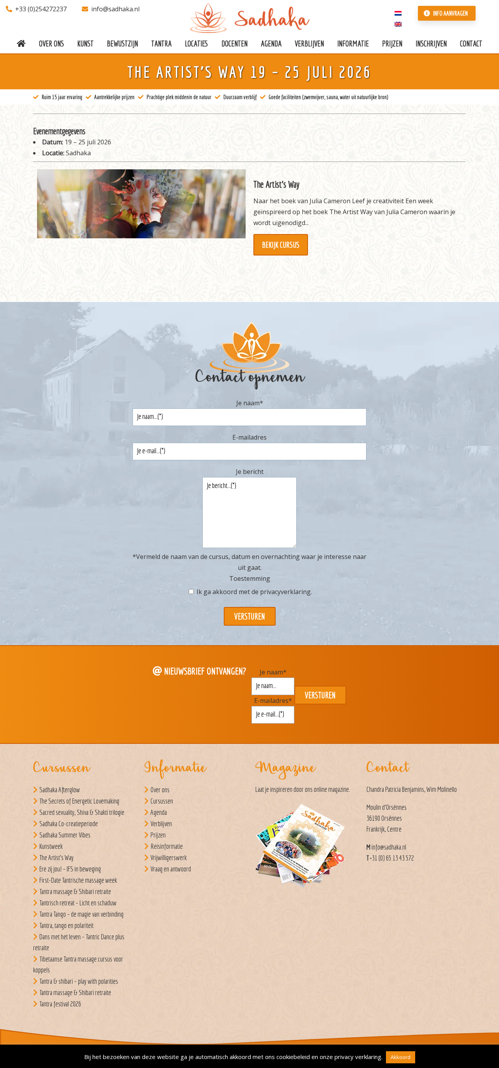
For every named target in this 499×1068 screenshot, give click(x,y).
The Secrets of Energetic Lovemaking (79, 801)
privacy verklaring (357, 1057)
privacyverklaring (285, 591)
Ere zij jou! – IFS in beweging (70, 869)
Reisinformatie (166, 846)
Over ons (160, 790)
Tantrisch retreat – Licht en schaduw (78, 903)
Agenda (158, 812)
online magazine (331, 789)
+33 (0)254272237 (41, 9)
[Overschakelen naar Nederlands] (398, 12)
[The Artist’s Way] (249, 216)
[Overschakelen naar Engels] (398, 23)
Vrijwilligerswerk (168, 857)
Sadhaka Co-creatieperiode (68, 824)
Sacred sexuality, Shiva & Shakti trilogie (81, 812)
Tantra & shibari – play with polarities (78, 981)
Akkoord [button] (401, 1057)
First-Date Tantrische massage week (78, 880)
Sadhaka (78, 153)
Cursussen (161, 801)
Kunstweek (51, 846)
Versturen (249, 616)
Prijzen (158, 835)
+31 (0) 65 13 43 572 (392, 858)
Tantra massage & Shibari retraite (75, 891)
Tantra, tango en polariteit (66, 925)
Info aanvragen (450, 13)
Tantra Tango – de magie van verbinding (81, 914)
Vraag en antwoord (170, 869)
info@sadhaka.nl (115, 9)
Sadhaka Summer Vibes (64, 835)
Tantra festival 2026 (60, 1004)
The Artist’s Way (56, 857)
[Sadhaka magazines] (304, 848)
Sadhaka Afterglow (59, 790)
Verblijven (161, 824)
